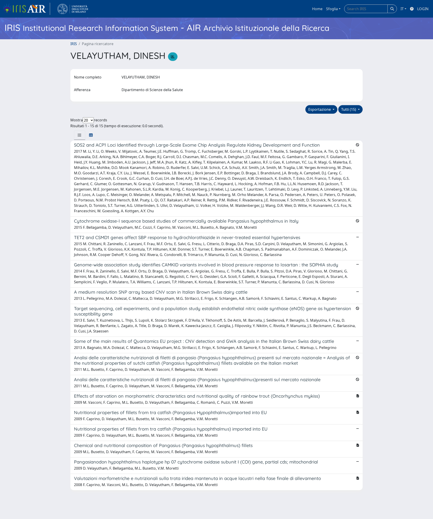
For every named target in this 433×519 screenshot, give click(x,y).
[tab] (79, 135)
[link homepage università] (73, 9)
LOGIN (422, 8)
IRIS (73, 43)
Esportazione (320, 109)
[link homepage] (26, 9)
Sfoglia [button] (332, 8)
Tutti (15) (349, 109)
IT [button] (402, 8)
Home (317, 8)
